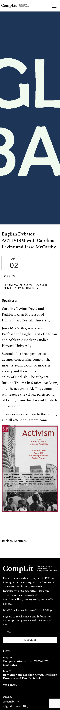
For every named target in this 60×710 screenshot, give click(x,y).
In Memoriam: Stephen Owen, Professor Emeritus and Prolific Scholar (30, 676)
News (6, 651)
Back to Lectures (14, 541)
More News (10, 684)
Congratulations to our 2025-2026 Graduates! (25, 663)
